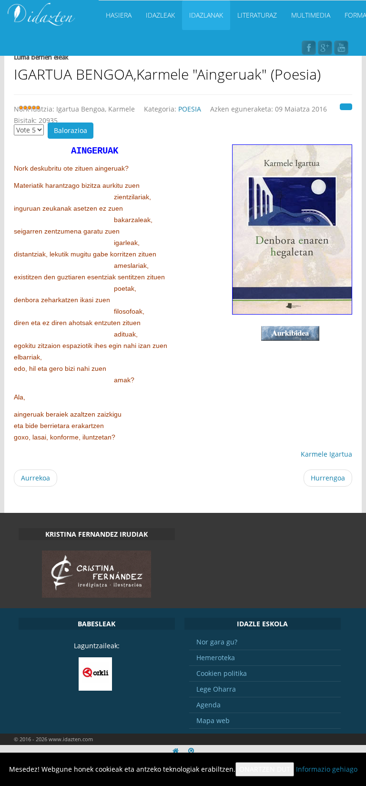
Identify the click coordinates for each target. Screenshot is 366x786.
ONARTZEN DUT (264, 769)
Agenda (208, 704)
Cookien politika (221, 673)
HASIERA (119, 15)
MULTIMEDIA (310, 15)
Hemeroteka (215, 657)
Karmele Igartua (326, 454)
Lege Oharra (216, 689)
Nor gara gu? (216, 641)
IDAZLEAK (160, 15)
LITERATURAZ (257, 15)
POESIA (189, 108)
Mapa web (213, 720)
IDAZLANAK (206, 15)
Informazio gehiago (326, 769)
